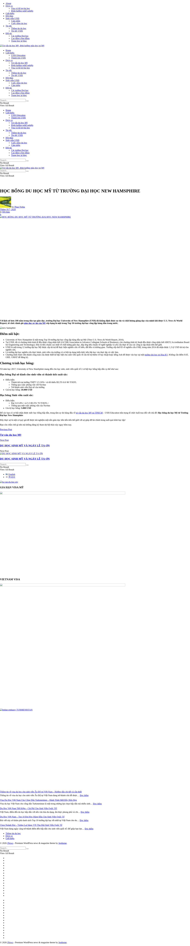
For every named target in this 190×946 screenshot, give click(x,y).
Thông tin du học (18, 28)
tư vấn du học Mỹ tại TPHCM (89, 413)
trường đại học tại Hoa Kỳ (156, 355)
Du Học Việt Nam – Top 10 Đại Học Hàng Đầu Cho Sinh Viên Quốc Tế (32, 817)
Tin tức (9, 26)
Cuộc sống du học (19, 23)
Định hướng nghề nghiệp (22, 11)
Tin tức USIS (17, 31)
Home (8, 50)
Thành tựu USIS (18, 58)
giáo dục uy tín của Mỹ (35, 323)
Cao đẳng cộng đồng (20, 38)
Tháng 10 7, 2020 (8, 209)
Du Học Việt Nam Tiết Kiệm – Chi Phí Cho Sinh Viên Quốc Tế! (28, 808)
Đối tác (9, 33)
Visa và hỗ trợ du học (20, 8)
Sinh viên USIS (12, 18)
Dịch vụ (9, 6)
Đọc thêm (84, 795)
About (8, 3)
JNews (10, 843)
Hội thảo (9, 16)
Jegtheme (62, 843)
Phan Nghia (19, 207)
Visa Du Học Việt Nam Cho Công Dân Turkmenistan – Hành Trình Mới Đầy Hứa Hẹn (38, 800)
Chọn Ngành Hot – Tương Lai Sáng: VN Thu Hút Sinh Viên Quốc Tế (31, 825)
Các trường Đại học (20, 36)
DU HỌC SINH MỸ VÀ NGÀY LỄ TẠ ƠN (25, 458)
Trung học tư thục (19, 41)
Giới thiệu (10, 13)
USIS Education (18, 55)
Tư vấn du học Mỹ (19, 63)
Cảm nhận (15, 21)
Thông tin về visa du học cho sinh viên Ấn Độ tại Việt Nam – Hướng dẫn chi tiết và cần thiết (41, 792)
